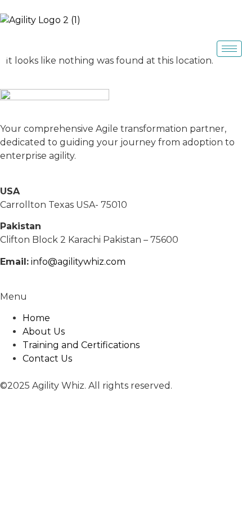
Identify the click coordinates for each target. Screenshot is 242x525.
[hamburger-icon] (229, 49)
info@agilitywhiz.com (78, 261)
